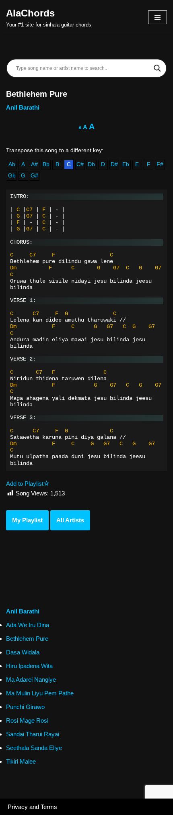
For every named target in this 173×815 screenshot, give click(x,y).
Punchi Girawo (25, 706)
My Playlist (27, 520)
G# (34, 176)
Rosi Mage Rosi (27, 720)
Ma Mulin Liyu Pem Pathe (40, 693)
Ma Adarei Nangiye (31, 679)
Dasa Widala (22, 652)
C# (80, 164)
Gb (12, 176)
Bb (46, 164)
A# (34, 164)
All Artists (70, 520)
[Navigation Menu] (157, 17)
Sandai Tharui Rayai (32, 734)
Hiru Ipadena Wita (29, 665)
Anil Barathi (22, 107)
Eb (125, 164)
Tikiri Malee (21, 761)
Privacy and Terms (32, 806)
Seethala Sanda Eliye (34, 747)
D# (114, 164)
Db (91, 164)
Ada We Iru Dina (27, 624)
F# (160, 164)
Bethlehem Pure (27, 638)
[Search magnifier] (157, 68)
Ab (11, 164)
